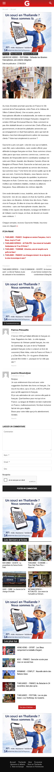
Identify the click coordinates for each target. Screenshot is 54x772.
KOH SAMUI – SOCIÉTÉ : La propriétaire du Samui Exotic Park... (12, 565)
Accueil (5, 9)
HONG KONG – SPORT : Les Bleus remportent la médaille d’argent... (30, 648)
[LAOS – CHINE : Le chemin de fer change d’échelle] (14, 579)
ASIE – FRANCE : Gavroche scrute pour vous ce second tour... (32, 660)
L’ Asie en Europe (17, 767)
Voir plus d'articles (26, 707)
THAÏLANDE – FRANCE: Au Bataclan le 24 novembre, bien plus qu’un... (33, 684)
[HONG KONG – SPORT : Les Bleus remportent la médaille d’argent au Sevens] (9, 650)
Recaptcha (6, 475)
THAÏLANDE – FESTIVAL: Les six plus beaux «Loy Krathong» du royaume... (32, 696)
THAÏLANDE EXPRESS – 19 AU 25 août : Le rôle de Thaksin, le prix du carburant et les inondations (14, 272)
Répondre (13, 366)
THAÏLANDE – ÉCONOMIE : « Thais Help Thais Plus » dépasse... (37, 565)
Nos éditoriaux (16, 54)
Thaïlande (22, 762)
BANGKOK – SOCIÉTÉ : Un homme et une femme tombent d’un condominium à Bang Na (39, 272)
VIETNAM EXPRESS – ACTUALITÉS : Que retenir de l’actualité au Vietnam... (38, 591)
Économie (38, 762)
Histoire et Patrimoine (35, 767)
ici (17, 226)
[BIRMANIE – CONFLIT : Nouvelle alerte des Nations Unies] (9, 674)
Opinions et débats (30, 54)
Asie (30, 762)
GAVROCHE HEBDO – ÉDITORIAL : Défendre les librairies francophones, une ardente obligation (25, 58)
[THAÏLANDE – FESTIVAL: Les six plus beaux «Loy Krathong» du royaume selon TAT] (9, 698)
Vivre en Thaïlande (35, 764)
